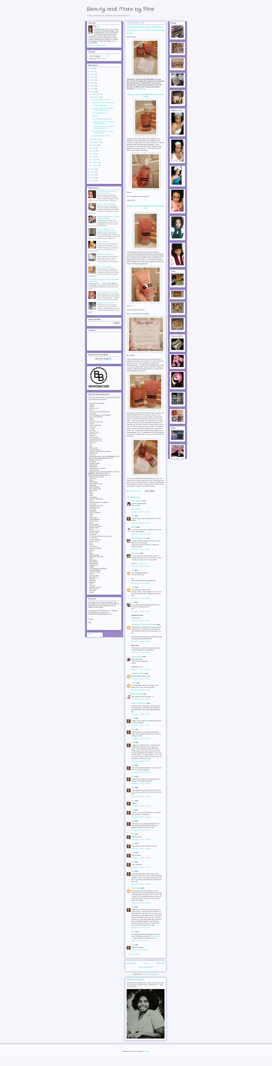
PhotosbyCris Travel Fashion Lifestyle (143, 624)
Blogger (146, 1051)
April (94, 157)
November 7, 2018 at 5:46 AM (140, 566)
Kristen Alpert (135, 888)
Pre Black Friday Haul (99, 105)
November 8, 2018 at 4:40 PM (140, 714)
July (94, 148)
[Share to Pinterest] (154, 491)
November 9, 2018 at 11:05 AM (140, 830)
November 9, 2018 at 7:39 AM (140, 725)
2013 (93, 181)
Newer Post (131, 963)
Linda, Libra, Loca (140, 563)
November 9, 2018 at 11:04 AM (140, 817)
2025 (93, 71)
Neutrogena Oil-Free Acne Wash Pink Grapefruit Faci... (103, 127)
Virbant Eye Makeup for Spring (107, 292)
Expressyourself (136, 509)
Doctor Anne (135, 553)
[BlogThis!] (148, 491)
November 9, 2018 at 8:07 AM (140, 761)
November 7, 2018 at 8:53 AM (140, 583)
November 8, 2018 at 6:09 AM (140, 679)
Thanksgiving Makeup (99, 113)
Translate (104, 59)
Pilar (133, 516)
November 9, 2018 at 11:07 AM (140, 867)
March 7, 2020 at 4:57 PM (139, 941)
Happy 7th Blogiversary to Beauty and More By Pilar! (108, 217)
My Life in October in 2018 (101, 136)
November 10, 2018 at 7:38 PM (141, 903)
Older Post (160, 963)
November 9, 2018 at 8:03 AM (140, 738)
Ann (132, 570)
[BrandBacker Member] (99, 387)
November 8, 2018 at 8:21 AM (140, 690)
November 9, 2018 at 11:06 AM (140, 848)
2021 (93, 83)
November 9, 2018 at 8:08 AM (140, 772)
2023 (93, 77)
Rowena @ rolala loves (139, 703)
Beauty (133, 527)
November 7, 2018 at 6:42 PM (140, 669)
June (94, 151)
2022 (93, 80)
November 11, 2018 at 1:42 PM (140, 927)
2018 (93, 92)
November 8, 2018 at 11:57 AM (140, 699)
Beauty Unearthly (137, 694)
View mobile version (145, 967)
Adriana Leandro (136, 656)
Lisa (132, 602)
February (96, 162)
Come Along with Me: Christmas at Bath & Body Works (103, 109)
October (95, 139)
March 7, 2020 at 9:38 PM (139, 950)
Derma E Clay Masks (104, 267)
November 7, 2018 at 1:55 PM (140, 611)
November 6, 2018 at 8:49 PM (140, 523)
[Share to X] (150, 491)
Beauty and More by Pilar (120, 9)
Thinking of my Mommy (135, 979)
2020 (93, 86)
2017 (93, 169)
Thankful (95, 116)
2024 (93, 74)
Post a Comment (134, 954)
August (95, 145)
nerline (133, 683)
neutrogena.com (140, 89)
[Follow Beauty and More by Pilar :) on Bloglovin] (103, 360)
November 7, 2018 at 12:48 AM (141, 534)
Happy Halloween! (103, 242)
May (94, 154)
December (96, 94)
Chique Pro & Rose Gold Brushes (103, 102)
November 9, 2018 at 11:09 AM (140, 884)
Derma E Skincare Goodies (106, 204)
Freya (133, 931)
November (96, 97)
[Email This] (146, 491)
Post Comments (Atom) (150, 974)
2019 (93, 89)
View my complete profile (96, 45)
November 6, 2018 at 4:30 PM (140, 512)
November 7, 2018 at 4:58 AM (140, 549)
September (96, 142)
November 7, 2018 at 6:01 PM (140, 641)
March (95, 159)
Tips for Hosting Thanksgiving (102, 119)
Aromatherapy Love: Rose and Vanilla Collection (102, 122)
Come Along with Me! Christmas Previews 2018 (103, 132)
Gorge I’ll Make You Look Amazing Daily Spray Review (106, 230)
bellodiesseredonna (137, 673)
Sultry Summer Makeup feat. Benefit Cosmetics (106, 192)
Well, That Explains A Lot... (106, 254)
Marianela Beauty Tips (138, 538)
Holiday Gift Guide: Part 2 (105, 303)
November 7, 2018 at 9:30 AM (140, 598)
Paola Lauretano (136, 501)
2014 (93, 178)
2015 (93, 175)
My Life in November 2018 (101, 99)
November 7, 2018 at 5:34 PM (140, 620)
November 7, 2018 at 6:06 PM (140, 652)
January (95, 165)
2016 (93, 172)
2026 (93, 68)
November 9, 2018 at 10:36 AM (141, 783)
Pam (132, 587)
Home (146, 963)
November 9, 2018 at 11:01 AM (140, 796)
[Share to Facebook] (152, 491)
